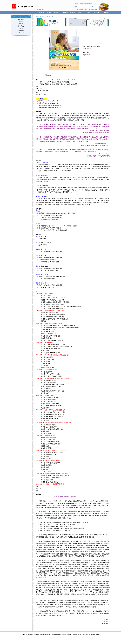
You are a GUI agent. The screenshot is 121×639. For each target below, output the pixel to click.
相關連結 (106, 12)
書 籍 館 (21, 21)
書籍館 (49, 12)
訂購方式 (80, 12)
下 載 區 (21, 28)
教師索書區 (97, 12)
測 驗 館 (21, 24)
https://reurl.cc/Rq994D (51, 101)
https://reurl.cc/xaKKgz (54, 107)
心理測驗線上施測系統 (68, 12)
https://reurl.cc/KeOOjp (51, 103)
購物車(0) (83, 3)
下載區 (89, 12)
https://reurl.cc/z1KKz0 (54, 105)
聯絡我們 (89, 3)
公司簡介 (41, 12)
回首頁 (77, 3)
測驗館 (56, 12)
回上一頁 (21, 32)
